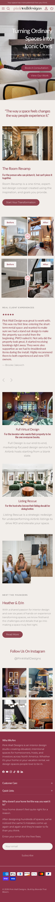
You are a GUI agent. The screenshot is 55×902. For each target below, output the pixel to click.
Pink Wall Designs (17, 889)
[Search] (9, 8)
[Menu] (3, 8)
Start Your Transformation (21, 202)
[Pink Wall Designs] (28, 8)
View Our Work (39, 75)
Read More (12, 634)
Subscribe (27, 855)
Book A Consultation (36, 68)
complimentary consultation (29, 2)
